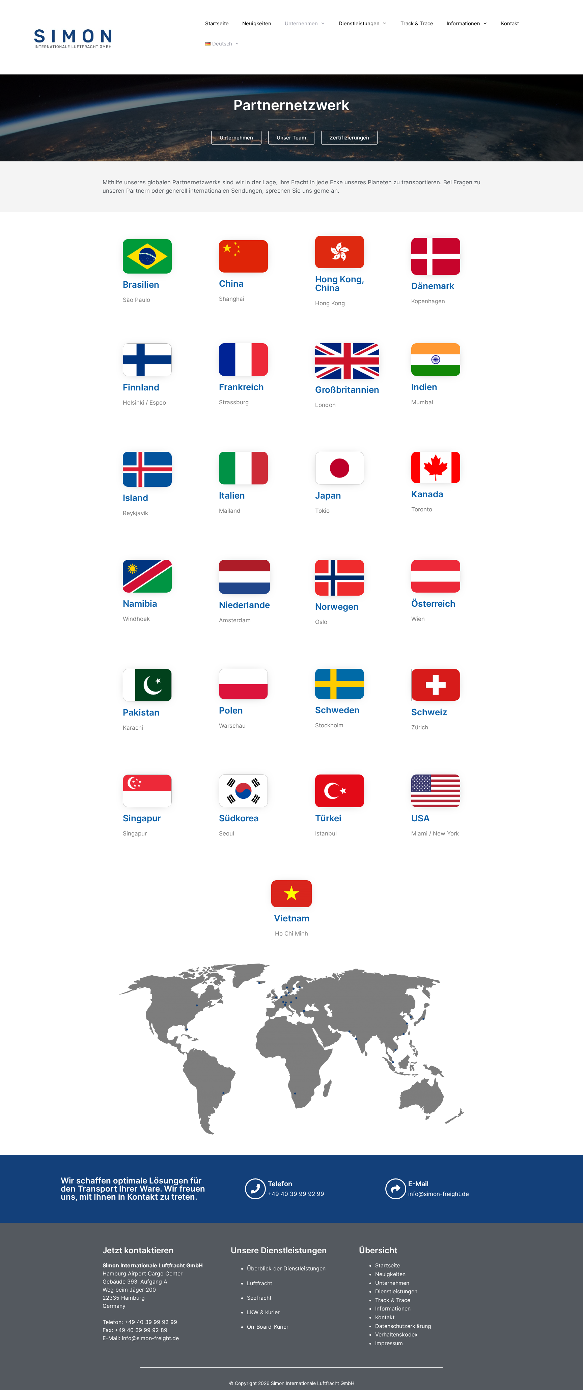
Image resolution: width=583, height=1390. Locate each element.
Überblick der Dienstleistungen (286, 1268)
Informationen (463, 23)
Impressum (389, 1343)
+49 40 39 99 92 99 (150, 1322)
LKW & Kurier (263, 1312)
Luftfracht (259, 1283)
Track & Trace (416, 23)
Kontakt (510, 23)
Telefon (280, 1184)
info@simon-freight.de (150, 1338)
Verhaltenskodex (396, 1334)
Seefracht (259, 1297)
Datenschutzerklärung (403, 1326)
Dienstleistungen (359, 23)
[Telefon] (255, 1188)
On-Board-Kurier (267, 1326)
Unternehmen (301, 23)
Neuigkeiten (256, 23)
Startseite (217, 23)
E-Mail (418, 1184)
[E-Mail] (395, 1188)
